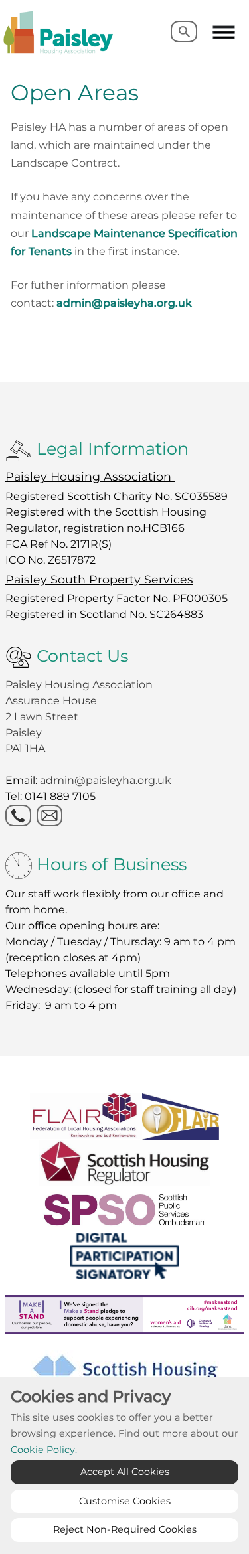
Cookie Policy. (44, 1450)
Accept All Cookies (124, 1472)
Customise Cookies (125, 1501)
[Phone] (18, 815)
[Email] (49, 815)
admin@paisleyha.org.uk (124, 303)
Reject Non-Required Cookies (125, 1529)
